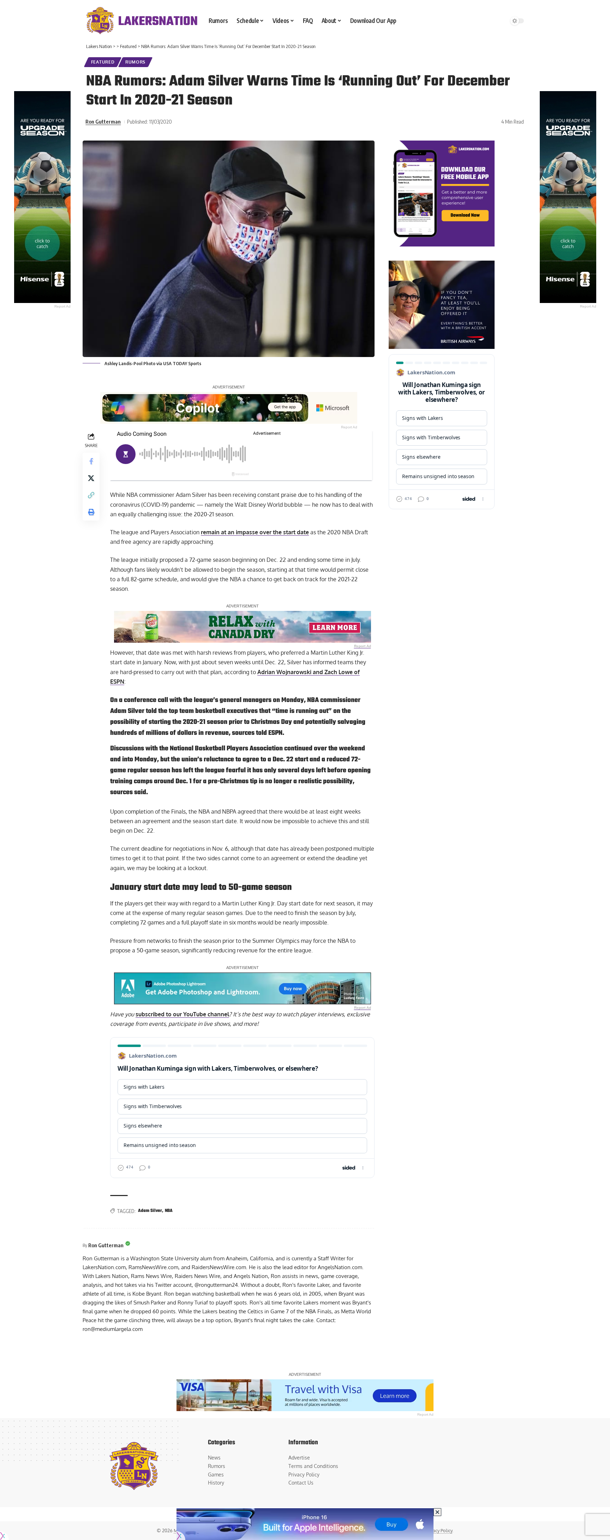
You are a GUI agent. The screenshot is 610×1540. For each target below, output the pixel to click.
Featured (103, 62)
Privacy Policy (438, 1530)
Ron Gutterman (103, 121)
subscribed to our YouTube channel (182, 1014)
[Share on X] (91, 478)
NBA (169, 1210)
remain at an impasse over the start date (255, 532)
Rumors (135, 62)
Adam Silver (150, 1210)
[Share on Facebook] (91, 461)
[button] (91, 495)
